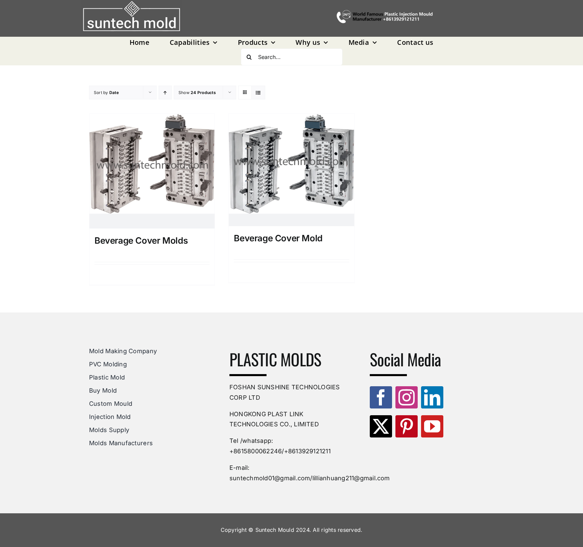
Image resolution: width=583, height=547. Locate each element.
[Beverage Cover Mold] (291, 170)
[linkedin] (432, 397)
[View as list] (258, 92)
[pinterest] (406, 426)
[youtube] (432, 426)
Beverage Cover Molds (141, 240)
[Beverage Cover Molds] (152, 171)
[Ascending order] (165, 92)
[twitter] (381, 426)
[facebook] (381, 397)
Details (154, 275)
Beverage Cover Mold (278, 238)
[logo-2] (131, 16)
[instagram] (406, 397)
